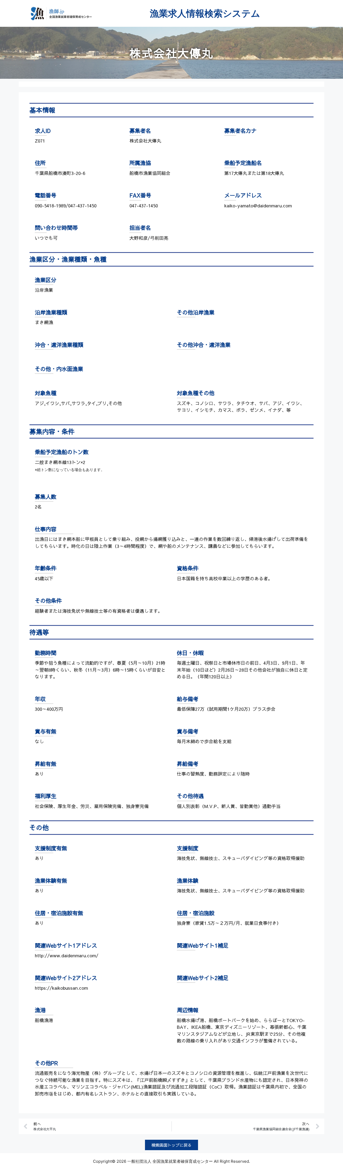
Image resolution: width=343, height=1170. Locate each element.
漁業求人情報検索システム (205, 13)
